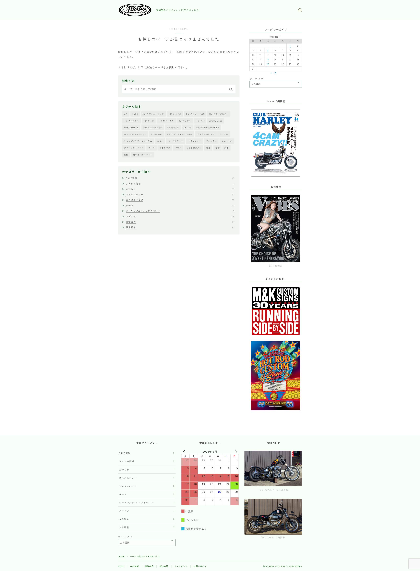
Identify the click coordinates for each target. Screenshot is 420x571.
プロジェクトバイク (134, 147)
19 (268, 59)
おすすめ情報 (180, 183)
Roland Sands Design (135, 134)
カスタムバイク (180, 200)
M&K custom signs (152, 127)
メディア (180, 216)
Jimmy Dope (215, 120)
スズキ (160, 141)
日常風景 (180, 227)
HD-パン (200, 120)
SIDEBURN (156, 134)
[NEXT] (235, 452)
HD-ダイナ (149, 120)
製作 (126, 154)
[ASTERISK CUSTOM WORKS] (135, 10)
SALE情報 (180, 178)
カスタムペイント (206, 134)
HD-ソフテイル (131, 120)
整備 (217, 147)
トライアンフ (194, 141)
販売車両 (164, 566)
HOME (121, 556)
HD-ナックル (184, 120)
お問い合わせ (199, 566)
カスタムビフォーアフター (179, 134)
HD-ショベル (175, 113)
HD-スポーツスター (219, 113)
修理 (208, 147)
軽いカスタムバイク (143, 154)
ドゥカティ (211, 141)
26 (268, 64)
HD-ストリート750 (195, 113)
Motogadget (173, 127)
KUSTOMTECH (131, 127)
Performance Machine (207, 127)
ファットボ (226, 141)
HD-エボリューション (153, 113)
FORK (135, 113)
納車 (226, 147)
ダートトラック (175, 141)
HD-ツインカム (166, 120)
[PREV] (184, 452)
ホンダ (151, 147)
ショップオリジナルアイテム (138, 141)
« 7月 (274, 72)
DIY (126, 113)
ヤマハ (178, 147)
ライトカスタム (193, 147)
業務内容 (149, 566)
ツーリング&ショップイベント (180, 211)
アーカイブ (256, 79)
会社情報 (134, 566)
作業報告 (180, 222)
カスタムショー (180, 194)
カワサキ (223, 134)
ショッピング (180, 566)
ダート (180, 205)
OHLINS (188, 127)
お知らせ (180, 189)
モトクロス (164, 147)
